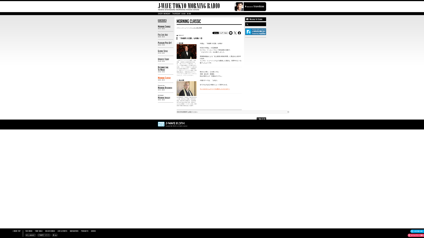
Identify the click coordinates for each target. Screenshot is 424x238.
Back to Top (261, 118)
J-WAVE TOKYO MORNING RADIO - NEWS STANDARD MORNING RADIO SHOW (189, 6)
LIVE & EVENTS (62, 231)
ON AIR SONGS (50, 231)
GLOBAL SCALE (165, 52)
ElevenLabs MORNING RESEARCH (165, 88)
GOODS (93, 231)
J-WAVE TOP (17, 231)
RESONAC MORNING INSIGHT (165, 98)
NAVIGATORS (74, 231)
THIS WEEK (28, 231)
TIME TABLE (39, 231)
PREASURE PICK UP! (165, 44)
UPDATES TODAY (165, 60)
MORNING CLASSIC (165, 79)
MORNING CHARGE (165, 27)
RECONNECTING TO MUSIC (165, 69)
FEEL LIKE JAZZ (165, 35)
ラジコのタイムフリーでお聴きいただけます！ (215, 89)
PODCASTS (84, 231)
